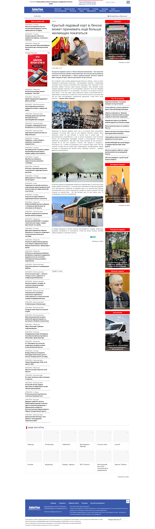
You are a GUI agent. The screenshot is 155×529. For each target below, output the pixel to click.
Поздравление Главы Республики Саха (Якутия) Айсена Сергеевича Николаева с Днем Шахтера (36, 336)
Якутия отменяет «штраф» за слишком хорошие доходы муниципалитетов (35, 285)
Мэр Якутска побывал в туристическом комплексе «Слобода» (34, 161)
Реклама (85, 503)
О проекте (62, 503)
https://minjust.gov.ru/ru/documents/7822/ (69, 523)
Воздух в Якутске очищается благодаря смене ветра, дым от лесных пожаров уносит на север (36, 354)
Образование (91, 11)
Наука (82, 11)
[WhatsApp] (93, 237)
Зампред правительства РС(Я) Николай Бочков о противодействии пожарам (35, 118)
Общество (102, 11)
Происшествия (70, 9)
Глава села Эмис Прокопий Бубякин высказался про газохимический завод (37, 47)
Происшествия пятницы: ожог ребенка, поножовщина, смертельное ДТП (35, 418)
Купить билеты (114, 11)
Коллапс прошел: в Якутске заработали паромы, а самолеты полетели (36, 38)
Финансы (73, 11)
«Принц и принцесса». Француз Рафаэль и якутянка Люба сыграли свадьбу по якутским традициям (117, 115)
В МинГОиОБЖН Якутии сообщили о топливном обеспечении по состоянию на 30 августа (37, 206)
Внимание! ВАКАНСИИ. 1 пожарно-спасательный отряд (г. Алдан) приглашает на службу (37, 223)
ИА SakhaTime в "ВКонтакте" (118, 16)
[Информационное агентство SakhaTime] (37, 9)
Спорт (113, 9)
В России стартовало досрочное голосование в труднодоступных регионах (36, 170)
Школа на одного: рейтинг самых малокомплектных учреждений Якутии (116, 152)
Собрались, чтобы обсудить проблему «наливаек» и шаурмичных (34, 142)
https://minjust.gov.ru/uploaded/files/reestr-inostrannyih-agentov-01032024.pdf (47, 521)
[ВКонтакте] (91, 237)
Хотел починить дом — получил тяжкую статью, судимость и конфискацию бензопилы (36, 276)
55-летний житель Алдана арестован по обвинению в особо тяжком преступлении (36, 386)
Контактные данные (97, 503)
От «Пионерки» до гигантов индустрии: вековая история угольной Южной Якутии (35, 345)
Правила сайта (74, 503)
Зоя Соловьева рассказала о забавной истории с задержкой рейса (36, 108)
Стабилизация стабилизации (35, 304)
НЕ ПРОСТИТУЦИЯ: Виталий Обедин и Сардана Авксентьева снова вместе (117, 144)
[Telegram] (95, 237)
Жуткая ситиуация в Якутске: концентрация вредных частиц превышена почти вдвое (36, 28)
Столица (95, 9)
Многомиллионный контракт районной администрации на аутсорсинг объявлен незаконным (37, 319)
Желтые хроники (83, 9)
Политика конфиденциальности (53, 511)
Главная (53, 503)
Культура (105, 9)
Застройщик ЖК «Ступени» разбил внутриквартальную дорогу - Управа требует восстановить (37, 151)
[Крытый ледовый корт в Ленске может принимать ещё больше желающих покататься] (77, 51)
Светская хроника (60, 11)
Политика (57, 9)
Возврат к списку (57, 271)
